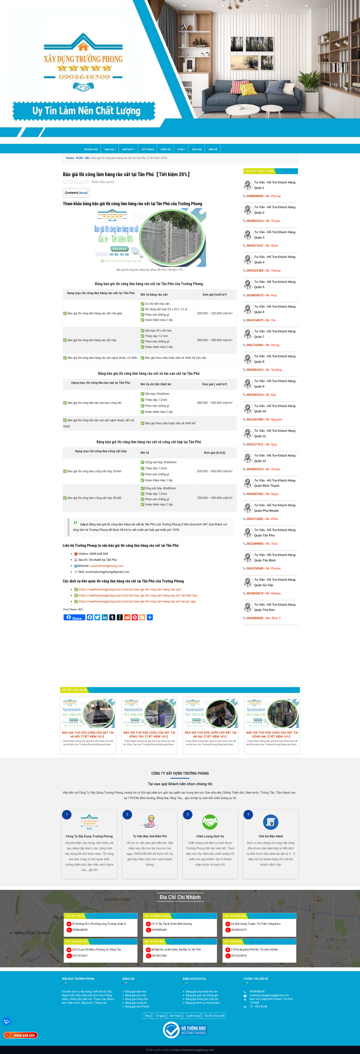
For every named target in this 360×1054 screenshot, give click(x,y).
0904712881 (255, 519)
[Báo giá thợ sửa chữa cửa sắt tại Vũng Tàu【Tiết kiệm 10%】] (149, 713)
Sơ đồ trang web (214, 1015)
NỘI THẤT (129, 149)
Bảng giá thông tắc (136, 999)
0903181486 (255, 270)
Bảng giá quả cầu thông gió (202, 995)
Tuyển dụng (193, 1015)
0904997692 (255, 494)
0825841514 (255, 220)
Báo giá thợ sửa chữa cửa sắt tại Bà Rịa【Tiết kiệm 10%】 (210, 734)
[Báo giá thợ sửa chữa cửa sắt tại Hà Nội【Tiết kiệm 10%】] (88, 713)
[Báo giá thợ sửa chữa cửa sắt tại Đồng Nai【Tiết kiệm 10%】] (272, 713)
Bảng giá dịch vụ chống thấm (203, 1002)
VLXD (181, 149)
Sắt (87, 157)
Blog (147, 1015)
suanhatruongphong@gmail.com (269, 995)
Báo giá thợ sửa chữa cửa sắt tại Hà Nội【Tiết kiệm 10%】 (88, 734)
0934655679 (255, 295)
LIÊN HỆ (212, 149)
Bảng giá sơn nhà (135, 995)
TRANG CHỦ (91, 149)
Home (70, 157)
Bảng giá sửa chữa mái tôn (202, 991)
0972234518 (238, 955)
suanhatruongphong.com (106, 565)
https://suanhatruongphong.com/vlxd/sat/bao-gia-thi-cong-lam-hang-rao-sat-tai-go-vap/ (137, 601)
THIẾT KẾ (166, 149)
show (83, 193)
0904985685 (255, 618)
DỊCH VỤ (110, 149)
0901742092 (255, 345)
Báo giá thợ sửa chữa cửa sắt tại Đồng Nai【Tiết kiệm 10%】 (272, 734)
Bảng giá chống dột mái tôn (202, 999)
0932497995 (255, 419)
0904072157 (255, 245)
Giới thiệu (175, 1015)
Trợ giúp (160, 1015)
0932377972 (255, 444)
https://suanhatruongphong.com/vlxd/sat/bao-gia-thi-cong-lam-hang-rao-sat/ (130, 589)
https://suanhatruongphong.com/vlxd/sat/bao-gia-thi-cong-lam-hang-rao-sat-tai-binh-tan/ (138, 595)
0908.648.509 (24, 1035)
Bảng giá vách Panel (137, 1006)
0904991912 (255, 369)
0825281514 (255, 394)
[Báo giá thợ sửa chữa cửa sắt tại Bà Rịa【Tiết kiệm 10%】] (211, 713)
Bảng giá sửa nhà (135, 991)
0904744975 (255, 320)
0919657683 (159, 955)
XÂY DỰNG (148, 149)
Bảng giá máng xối (136, 1002)
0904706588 (255, 568)
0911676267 (80, 955)
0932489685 (255, 543)
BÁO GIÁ (197, 149)
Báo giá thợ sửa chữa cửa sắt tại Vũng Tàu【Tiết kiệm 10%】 (149, 734)
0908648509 (255, 196)
